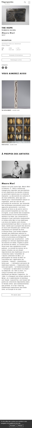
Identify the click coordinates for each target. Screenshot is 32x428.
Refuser (20, 425)
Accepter (12, 425)
